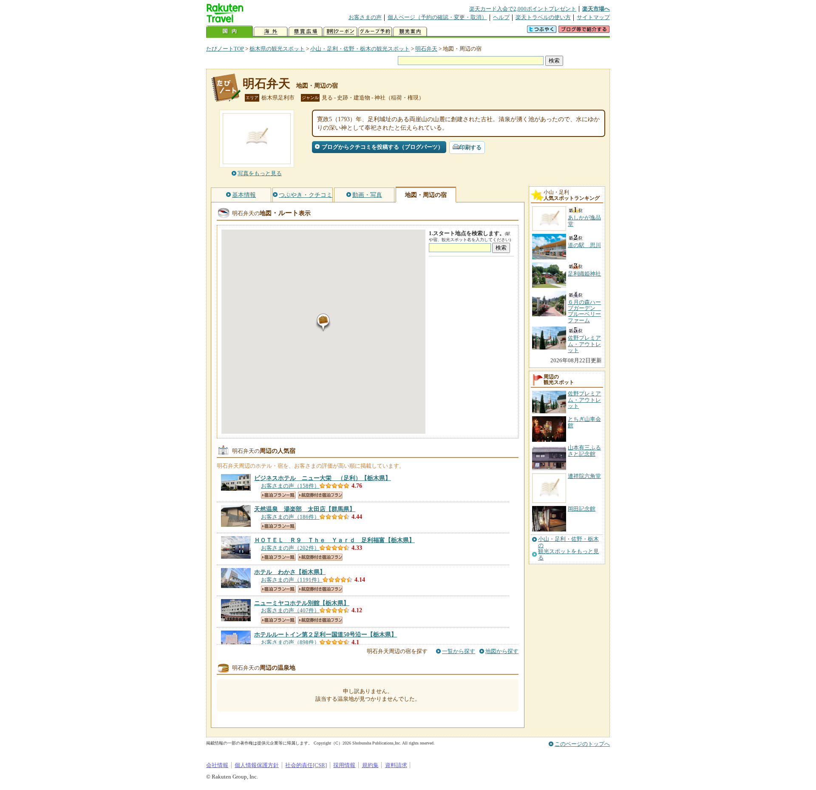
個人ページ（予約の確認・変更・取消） (437, 17)
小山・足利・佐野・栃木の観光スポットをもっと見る (568, 548)
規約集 (370, 765)
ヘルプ (501, 17)
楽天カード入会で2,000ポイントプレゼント (522, 9)
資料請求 (396, 765)
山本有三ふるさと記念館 (584, 450)
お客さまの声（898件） (290, 642)
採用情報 (344, 765)
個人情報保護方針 (257, 765)
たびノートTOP (225, 48)
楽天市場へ (596, 9)
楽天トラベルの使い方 (543, 17)
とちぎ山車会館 (584, 422)
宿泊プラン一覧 (278, 495)
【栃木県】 (322, 478)
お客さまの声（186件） (290, 517)
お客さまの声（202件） (290, 548)
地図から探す (501, 651)
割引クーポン (340, 32)
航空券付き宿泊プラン (320, 495)
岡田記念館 (581, 509)
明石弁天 (426, 48)
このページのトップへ (582, 744)
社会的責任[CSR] (306, 765)
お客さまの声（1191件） (292, 580)
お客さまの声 (365, 17)
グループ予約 (375, 32)
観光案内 (410, 32)
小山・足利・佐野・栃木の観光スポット (360, 48)
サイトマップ (593, 17)
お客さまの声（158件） (290, 486)
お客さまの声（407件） (290, 610)
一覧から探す (458, 651)
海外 (271, 32)
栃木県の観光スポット (277, 48)
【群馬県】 (304, 509)
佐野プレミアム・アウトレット (584, 399)
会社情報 (217, 765)
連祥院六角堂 (584, 476)
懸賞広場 (306, 32)
